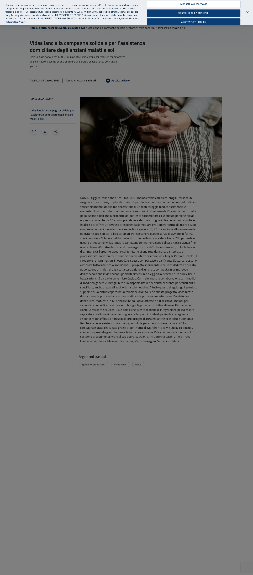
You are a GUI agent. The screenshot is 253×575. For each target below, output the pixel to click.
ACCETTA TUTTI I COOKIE (193, 22)
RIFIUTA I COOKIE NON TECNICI (193, 13)
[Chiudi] (247, 12)
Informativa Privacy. (16, 22)
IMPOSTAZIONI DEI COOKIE (193, 4)
